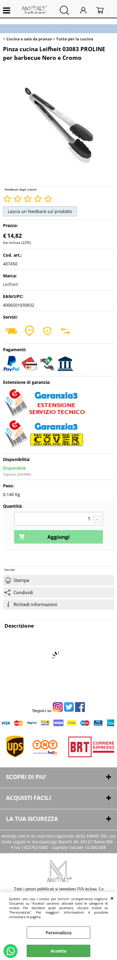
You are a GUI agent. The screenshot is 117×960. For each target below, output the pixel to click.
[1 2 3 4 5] (58, 519)
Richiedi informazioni (35, 604)
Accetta (58, 951)
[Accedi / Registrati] (86, 10)
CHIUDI (112, 898)
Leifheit (10, 284)
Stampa (21, 580)
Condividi (23, 592)
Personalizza (58, 932)
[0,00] (103, 10)
